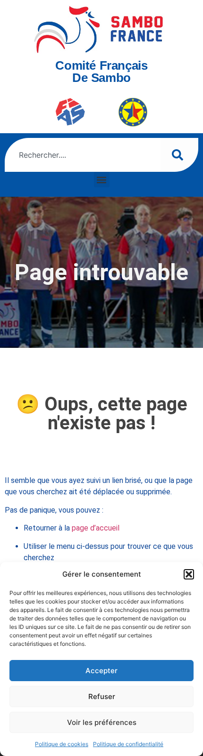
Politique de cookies (61, 744)
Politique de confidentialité (128, 744)
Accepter (101, 670)
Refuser (101, 696)
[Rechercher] (179, 155)
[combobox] (83, 155)
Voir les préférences (101, 722)
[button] (189, 574)
